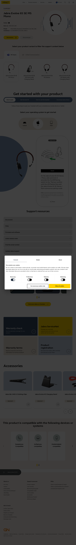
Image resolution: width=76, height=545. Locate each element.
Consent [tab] (16, 260)
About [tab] (60, 260)
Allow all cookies (59, 286)
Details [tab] (38, 260)
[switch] (30, 280)
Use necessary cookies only (38, 286)
